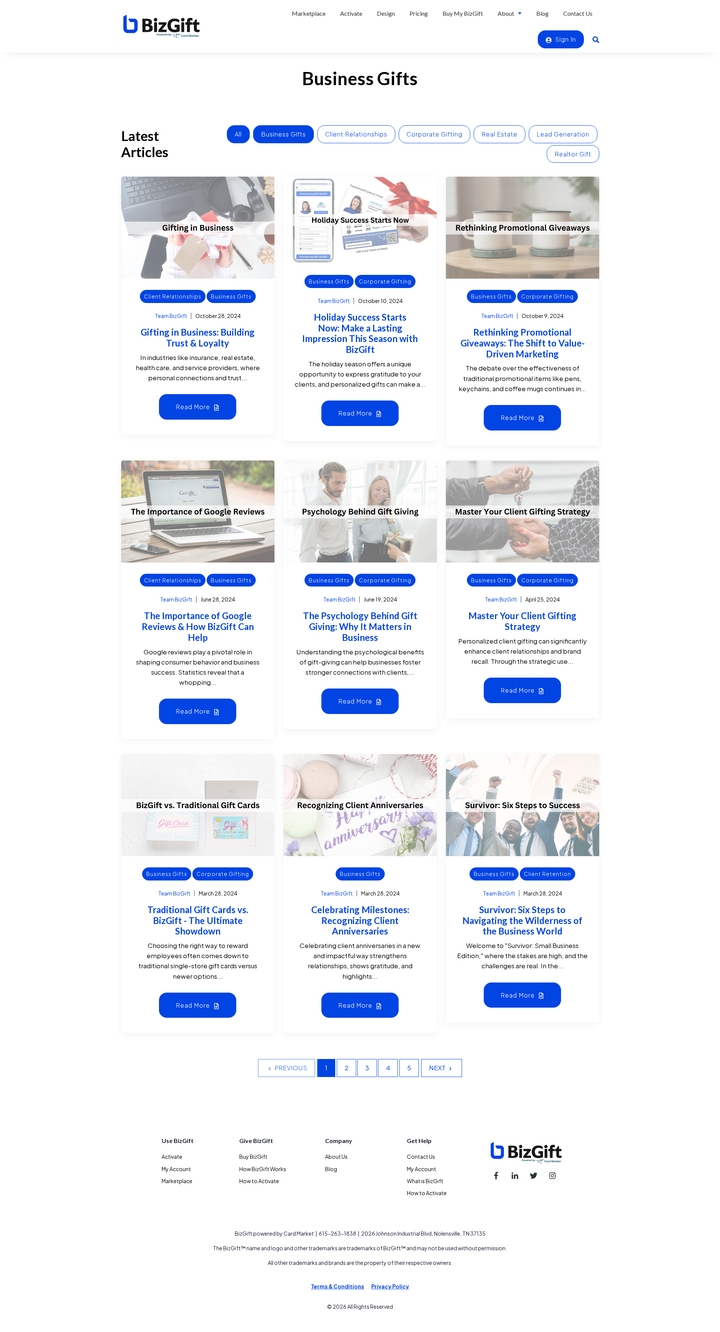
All (238, 134)
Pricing (419, 13)
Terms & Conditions (337, 1286)
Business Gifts (283, 134)
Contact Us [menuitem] (421, 1156)
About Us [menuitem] (336, 1156)
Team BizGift (171, 315)
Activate (351, 13)
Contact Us (577, 13)
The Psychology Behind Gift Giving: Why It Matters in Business (360, 626)
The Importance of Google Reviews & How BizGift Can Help (198, 626)
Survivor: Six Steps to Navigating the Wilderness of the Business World (522, 920)
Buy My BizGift (462, 13)
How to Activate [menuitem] (259, 1181)
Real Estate (500, 134)
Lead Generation (563, 134)
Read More (194, 407)
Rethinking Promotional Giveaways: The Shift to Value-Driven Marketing (522, 343)
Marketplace (309, 13)
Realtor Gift (573, 154)
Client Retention (547, 873)
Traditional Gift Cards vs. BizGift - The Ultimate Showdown (197, 920)
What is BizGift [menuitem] (425, 1181)
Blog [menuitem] (331, 1169)
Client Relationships (356, 134)
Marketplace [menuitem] (177, 1181)
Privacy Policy (390, 1286)
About (506, 13)
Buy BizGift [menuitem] (253, 1156)
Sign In (565, 39)
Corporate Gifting (434, 134)
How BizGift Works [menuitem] (262, 1169)
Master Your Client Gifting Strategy (522, 621)
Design (386, 13)
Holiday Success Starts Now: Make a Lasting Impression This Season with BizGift (360, 333)
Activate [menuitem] (172, 1156)
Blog (542, 13)
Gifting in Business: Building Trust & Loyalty (198, 337)
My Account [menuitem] (176, 1169)
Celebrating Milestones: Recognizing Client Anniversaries (360, 920)
